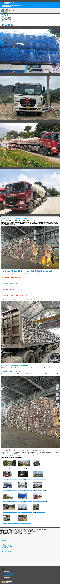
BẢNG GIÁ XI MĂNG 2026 (6, 551)
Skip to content (3, 0)
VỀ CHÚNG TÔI (5, 14)
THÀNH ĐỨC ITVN (29, 566)
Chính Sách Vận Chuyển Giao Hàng (7, 548)
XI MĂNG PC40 (4, 544)
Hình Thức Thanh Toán (5, 550)
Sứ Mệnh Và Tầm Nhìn (7, 17)
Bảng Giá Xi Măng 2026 (7, 18)
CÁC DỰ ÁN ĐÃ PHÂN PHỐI (6, 545)
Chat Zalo (3, 581)
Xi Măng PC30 (6, 21)
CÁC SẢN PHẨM (6, 20)
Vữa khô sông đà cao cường (9, 579)
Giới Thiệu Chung (6, 15)
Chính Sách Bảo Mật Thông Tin (7, 546)
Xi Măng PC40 (6, 578)
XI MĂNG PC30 (4, 543)
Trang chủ (3, 218)
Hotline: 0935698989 (5, 582)
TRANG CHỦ (4, 540)
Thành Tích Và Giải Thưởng (8, 16)
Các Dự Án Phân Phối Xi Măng (7, 26)
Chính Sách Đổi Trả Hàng (6, 547)
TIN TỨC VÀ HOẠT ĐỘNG (7, 24)
